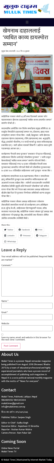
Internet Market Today (41, 460)
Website (5, 324)
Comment (6, 265)
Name (4, 301)
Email (4, 312)
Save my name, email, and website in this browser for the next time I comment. (26, 338)
